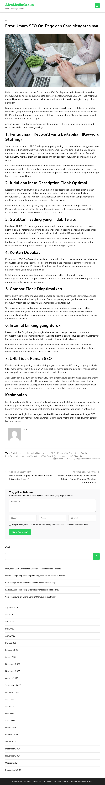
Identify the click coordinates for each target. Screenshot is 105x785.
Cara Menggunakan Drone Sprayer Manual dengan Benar (30, 596)
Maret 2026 (10, 643)
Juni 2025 (9, 706)
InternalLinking (33, 453)
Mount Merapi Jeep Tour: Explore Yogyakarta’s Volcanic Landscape (35, 575)
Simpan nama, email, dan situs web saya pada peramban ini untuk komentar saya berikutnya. (50, 525)
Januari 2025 (11, 741)
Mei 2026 (9, 628)
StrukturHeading (61, 456)
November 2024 (12, 755)
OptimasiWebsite (30, 456)
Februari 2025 (11, 734)
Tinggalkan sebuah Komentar (88, 458)
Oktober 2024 (11, 763)
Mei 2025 (9, 713)
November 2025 (12, 671)
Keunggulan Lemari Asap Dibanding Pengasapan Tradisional (32, 589)
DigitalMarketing (18, 453)
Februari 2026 (11, 650)
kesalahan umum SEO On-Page (59, 123)
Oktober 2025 (11, 678)
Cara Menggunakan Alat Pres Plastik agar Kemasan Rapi (30, 582)
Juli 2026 (9, 614)
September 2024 (13, 770)
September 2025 (13, 685)
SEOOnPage (45, 456)
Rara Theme (62, 781)
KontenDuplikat (81, 453)
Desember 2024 (12, 748)
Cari (7, 547)
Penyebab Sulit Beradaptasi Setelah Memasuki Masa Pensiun (33, 568)
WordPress (87, 781)
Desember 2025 (12, 664)
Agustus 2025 (12, 692)
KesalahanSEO (48, 453)
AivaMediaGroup (19, 4)
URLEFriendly (76, 456)
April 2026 (10, 635)
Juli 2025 (9, 699)
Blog (7, 20)
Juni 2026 (9, 621)
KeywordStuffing (64, 453)
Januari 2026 (11, 657)
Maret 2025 (10, 727)
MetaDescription (12, 456)
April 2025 (10, 720)
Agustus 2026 (12, 607)
